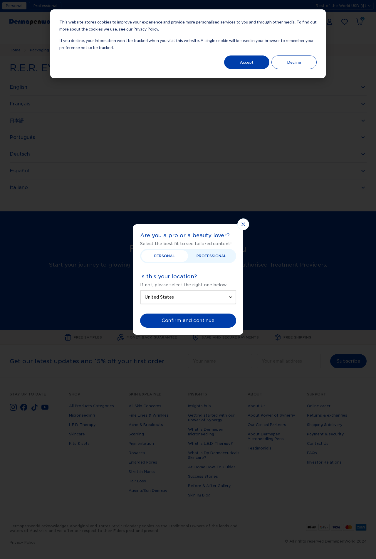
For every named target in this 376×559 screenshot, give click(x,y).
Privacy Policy (145, 28)
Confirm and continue (188, 320)
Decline (294, 62)
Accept (247, 62)
